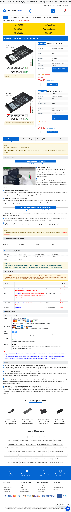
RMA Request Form (25, 491)
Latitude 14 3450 (39, 256)
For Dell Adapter (37, 17)
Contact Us (59, 5)
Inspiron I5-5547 (23, 256)
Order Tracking (52, 5)
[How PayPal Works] (62, 496)
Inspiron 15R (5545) (40, 254)
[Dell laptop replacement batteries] (13, 10)
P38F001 (21, 247)
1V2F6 (53, 242)
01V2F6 (37, 242)
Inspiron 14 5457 (23, 254)
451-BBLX (38, 244)
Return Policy (24, 489)
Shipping (46, 5)
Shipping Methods (41, 487)
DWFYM (4, 247)
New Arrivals (25, 17)
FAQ (22, 487)
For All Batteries (15, 17)
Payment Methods (41, 489)
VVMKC (20, 259)
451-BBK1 (21, 244)
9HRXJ (53, 244)
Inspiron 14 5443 (6, 254)
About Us (56, 17)
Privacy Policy (7, 489)
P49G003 (5, 259)
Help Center (65, 5)
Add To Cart (53, 84)
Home (4, 20)
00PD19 (21, 242)
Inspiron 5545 (55, 254)
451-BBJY (5, 244)
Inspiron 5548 (6, 256)
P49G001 (54, 256)
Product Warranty (8, 487)
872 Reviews (47, 74)
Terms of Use (7, 491)
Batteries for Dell (10, 20)
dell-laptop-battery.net (18, 507)
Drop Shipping (41, 491)
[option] (19, 55)
